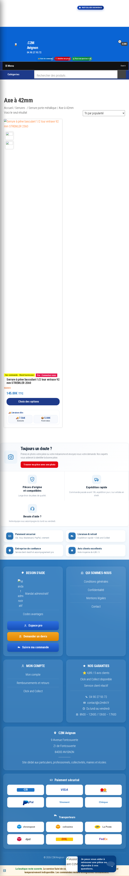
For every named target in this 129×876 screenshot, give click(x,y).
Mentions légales (96, 598)
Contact (96, 606)
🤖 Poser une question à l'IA (82, 58)
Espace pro (35, 625)
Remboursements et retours (33, 683)
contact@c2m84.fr (98, 702)
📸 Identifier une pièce (62, 58)
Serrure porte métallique (42, 108)
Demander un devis (35, 636)
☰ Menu (9, 65)
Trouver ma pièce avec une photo (39, 464)
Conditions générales (96, 581)
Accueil (8, 108)
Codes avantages (33, 614)
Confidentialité (96, 590)
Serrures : (20, 108)
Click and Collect (33, 691)
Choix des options (28, 401)
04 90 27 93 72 (98, 697)
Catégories (13, 74)
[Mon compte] (113, 43)
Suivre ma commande (35, 647)
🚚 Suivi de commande (45, 58)
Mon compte (33, 674)
